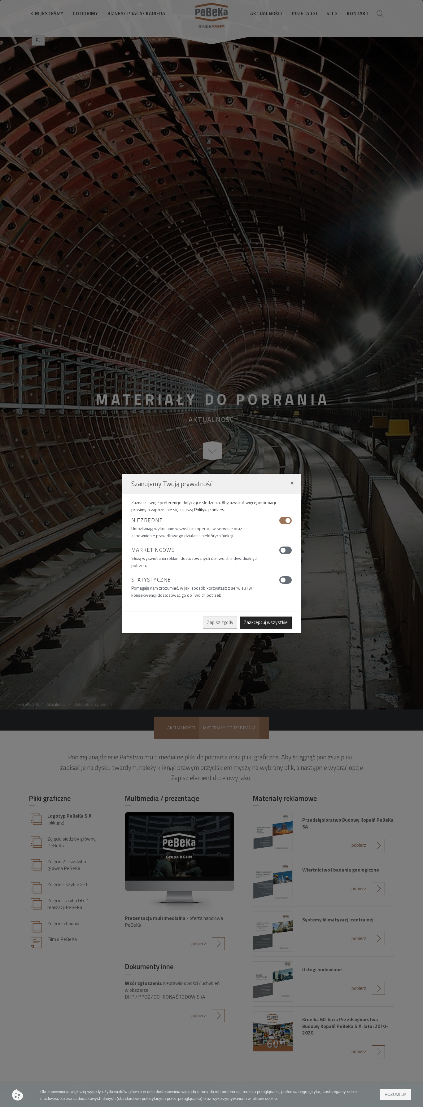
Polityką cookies (209, 509)
